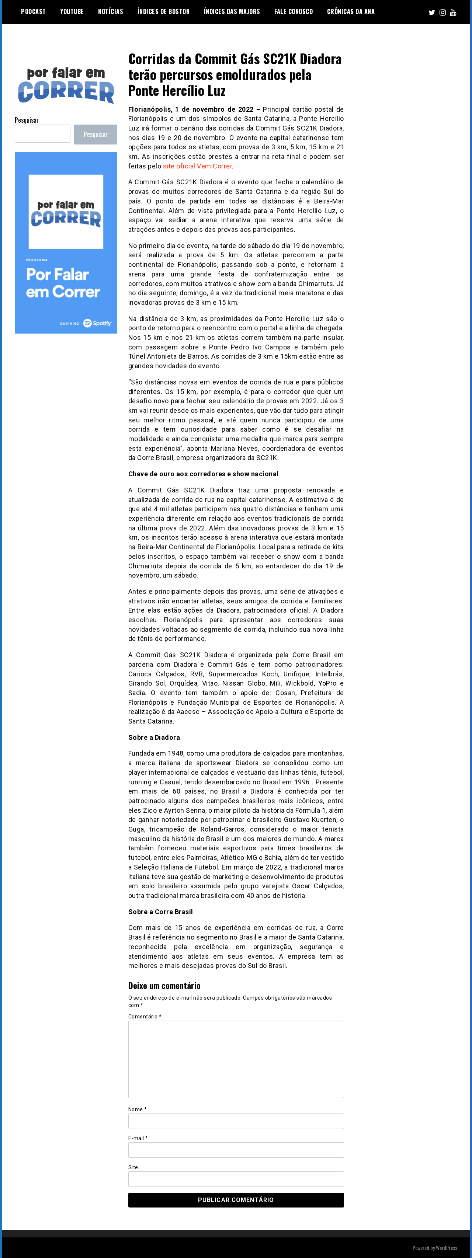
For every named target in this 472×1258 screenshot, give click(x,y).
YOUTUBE (72, 11)
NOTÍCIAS (110, 11)
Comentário (145, 1017)
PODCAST (33, 11)
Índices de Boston (164, 11)
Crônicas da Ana (351, 11)
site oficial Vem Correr (197, 166)
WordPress (446, 1247)
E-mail (138, 1138)
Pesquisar (27, 120)
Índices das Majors (232, 11)
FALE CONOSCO (293, 11)
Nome (137, 1109)
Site (133, 1167)
